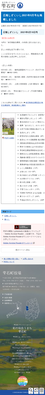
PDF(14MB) (9, 138)
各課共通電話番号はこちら (13, 283)
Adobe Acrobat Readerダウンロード (18, 243)
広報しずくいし (10, 215)
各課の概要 (8, 298)
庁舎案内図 (8, 294)
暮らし (7, 219)
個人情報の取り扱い (11, 258)
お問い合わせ (28, 258)
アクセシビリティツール (36, 391)
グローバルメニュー (41, 391)
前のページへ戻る (23, 250)
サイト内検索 (30, 391)
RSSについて (9, 261)
